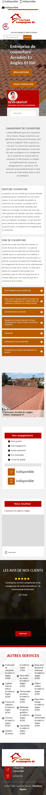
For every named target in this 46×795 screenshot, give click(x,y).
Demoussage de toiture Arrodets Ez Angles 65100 (24, 697)
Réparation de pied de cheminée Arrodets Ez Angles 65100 (39, 671)
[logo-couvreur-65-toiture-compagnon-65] (23, 18)
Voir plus (23, 634)
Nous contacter (23, 84)
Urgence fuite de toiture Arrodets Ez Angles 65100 (10, 690)
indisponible (11, 1)
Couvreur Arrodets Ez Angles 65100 (10, 722)
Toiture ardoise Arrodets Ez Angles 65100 (39, 689)
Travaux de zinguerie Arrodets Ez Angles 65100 (10, 707)
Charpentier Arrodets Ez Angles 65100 (24, 730)
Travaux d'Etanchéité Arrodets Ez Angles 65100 (39, 720)
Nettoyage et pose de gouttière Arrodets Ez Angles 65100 (24, 714)
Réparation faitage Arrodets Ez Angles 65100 (39, 704)
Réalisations (21, 72)
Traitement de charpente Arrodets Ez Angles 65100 (10, 671)
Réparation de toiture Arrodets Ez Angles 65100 (24, 681)
